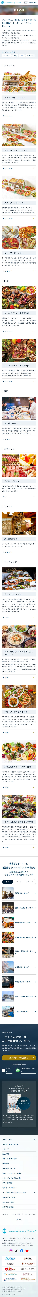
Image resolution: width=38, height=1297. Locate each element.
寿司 (22, 56)
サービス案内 (7, 1139)
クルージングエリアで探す (12, 1173)
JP (25, 2)
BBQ (15, 56)
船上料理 (5, 1154)
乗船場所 (5, 1163)
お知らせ (5, 1214)
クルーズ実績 (7, 1183)
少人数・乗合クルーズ (10, 1144)
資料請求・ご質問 (8, 1197)
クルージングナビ (30, 1214)
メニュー (8, 115)
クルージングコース (9, 1168)
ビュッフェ (6, 56)
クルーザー (6, 1149)
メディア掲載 (16, 1214)
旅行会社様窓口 (8, 1207)
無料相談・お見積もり (19, 1057)
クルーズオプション (9, 1159)
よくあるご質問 (8, 1202)
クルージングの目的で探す (12, 1178)
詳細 (7, 617)
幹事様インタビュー (9, 1188)
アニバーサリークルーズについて (14, 1192)
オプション (30, 56)
